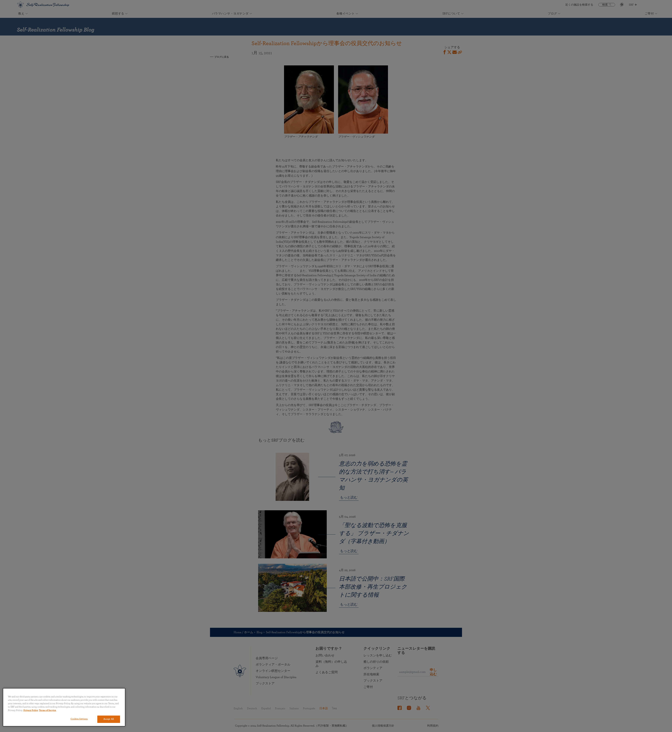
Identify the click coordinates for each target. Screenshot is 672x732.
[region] (64, 707)
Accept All (108, 719)
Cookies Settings (79, 719)
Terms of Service (47, 710)
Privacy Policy (30, 710)
